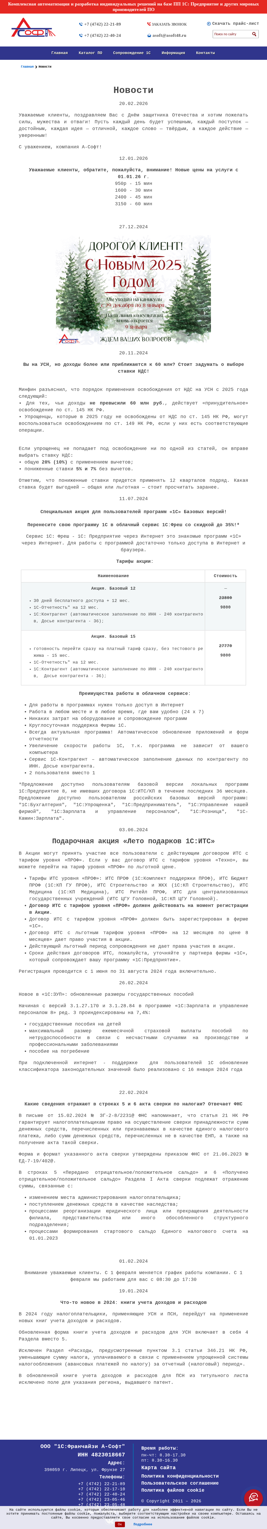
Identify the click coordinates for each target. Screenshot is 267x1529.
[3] (254, 34)
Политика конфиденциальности (180, 1476)
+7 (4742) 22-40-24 (102, 35)
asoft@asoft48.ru (169, 35)
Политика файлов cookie (172, 1490)
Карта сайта (158, 1468)
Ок (120, 1524)
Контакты (205, 53)
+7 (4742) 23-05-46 (101, 1499)
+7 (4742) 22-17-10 (101, 1489)
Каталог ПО (90, 53)
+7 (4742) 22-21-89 (102, 24)
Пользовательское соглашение (180, 1483)
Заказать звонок (169, 24)
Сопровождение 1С (132, 53)
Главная (59, 53)
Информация (173, 53)
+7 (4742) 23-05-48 (101, 1505)
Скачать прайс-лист (235, 23)
